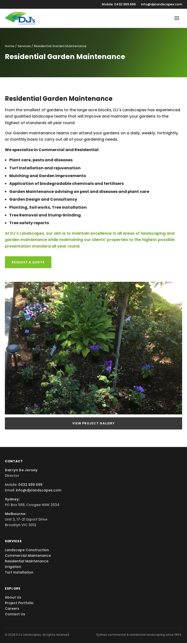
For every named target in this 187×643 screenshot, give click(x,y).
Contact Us (15, 614)
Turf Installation (19, 572)
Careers (12, 608)
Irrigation (13, 566)
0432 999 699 (30, 484)
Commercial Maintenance (28, 555)
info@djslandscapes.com (161, 4)
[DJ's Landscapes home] (20, 18)
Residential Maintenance (26, 561)
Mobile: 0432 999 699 (119, 4)
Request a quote (28, 262)
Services (24, 46)
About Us (13, 597)
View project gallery (93, 423)
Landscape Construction (27, 550)
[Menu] (176, 18)
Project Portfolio (19, 602)
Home (9, 46)
